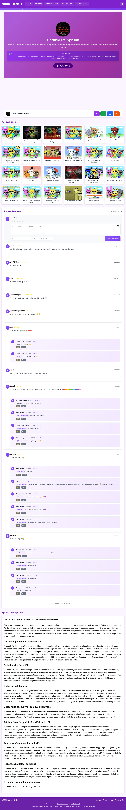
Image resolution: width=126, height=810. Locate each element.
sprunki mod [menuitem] (67, 4)
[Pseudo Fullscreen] (110, 113)
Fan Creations (70, 806)
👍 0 (18, 513)
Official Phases (43, 806)
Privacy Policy (108, 800)
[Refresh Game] (117, 113)
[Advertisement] (63, 93)
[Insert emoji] (118, 226)
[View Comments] (97, 113)
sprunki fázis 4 (12, 3)
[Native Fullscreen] (103, 113)
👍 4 (18, 360)
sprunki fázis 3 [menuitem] (52, 4)
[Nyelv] (122, 4)
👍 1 (18, 487)
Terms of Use (119, 800)
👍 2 (18, 347)
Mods (85, 806)
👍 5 (18, 406)
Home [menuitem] (29, 4)
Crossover (62, 806)
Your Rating (14, 218)
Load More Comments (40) (63, 603)
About (98, 800)
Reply (19, 253)
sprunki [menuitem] (38, 4)
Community (91, 806)
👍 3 (18, 431)
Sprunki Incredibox (62, 804)
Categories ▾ (82, 4)
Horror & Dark (53, 806)
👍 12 (18, 474)
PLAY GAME (65, 66)
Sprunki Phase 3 (75, 804)
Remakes (79, 806)
